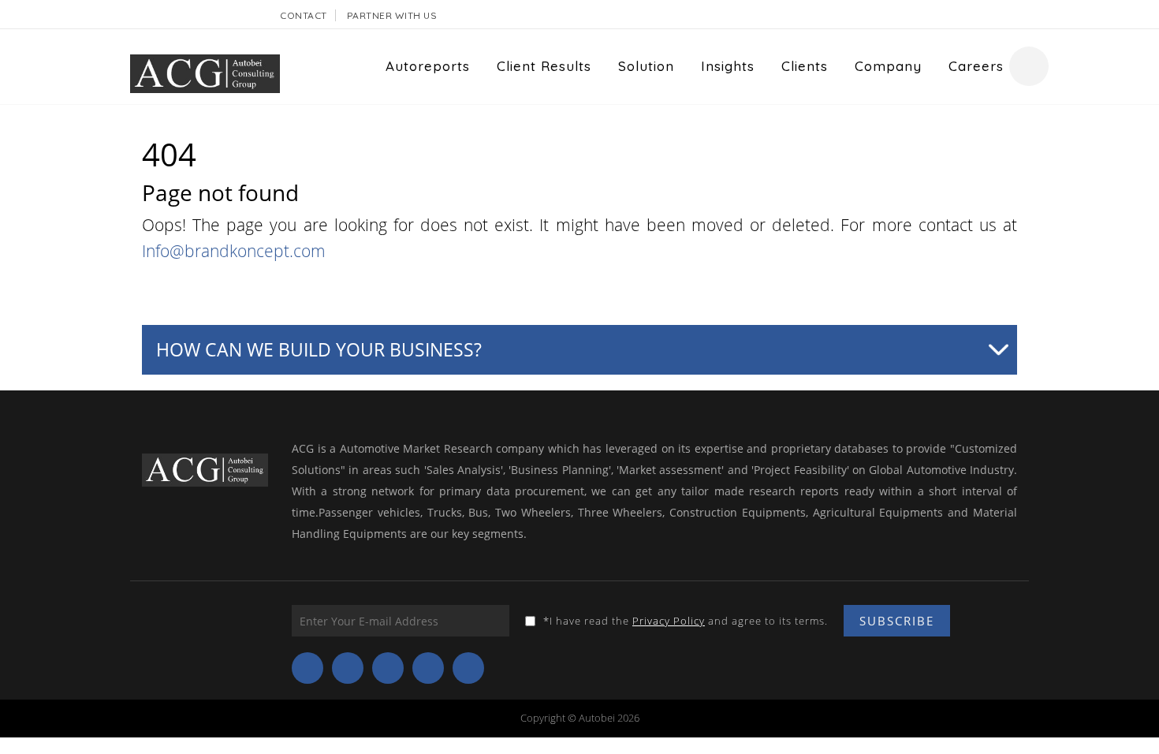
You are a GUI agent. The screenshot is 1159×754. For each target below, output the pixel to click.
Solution (646, 66)
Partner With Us (392, 15)
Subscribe (896, 621)
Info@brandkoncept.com (234, 251)
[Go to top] (1127, 718)
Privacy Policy (668, 621)
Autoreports (428, 66)
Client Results (544, 66)
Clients (804, 66)
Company (888, 66)
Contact (303, 15)
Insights (728, 66)
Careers (976, 66)
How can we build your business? (319, 349)
